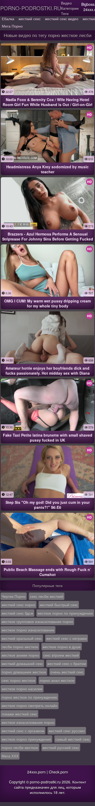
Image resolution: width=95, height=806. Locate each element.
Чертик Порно (14, 596)
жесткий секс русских (67, 730)
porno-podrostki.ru (30, 8)
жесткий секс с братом (66, 663)
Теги (65, 13)
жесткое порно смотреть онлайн (30, 705)
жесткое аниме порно (20, 655)
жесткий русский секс (60, 747)
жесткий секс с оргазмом (23, 730)
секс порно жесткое (18, 680)
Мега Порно (12, 26)
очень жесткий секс (67, 671)
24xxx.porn (36, 771)
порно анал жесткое (57, 680)
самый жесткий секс (72, 739)
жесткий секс (29, 18)
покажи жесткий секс (19, 713)
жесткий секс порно (18, 604)
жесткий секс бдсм (17, 613)
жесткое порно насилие (22, 688)
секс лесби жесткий (46, 596)
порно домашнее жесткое (24, 671)
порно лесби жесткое (20, 747)
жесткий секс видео (61, 18)
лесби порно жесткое (20, 646)
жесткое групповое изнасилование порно (37, 621)
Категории (70, 8)
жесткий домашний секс (22, 663)
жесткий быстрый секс (59, 604)
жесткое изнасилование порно (28, 722)
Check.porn (58, 771)
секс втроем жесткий (61, 655)
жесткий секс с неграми (66, 638)
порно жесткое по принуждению (29, 697)
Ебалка (8, 18)
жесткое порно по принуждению (65, 613)
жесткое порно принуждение (26, 739)
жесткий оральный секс (22, 638)
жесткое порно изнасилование (28, 629)
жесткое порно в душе (61, 646)
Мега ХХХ (10, 755)
